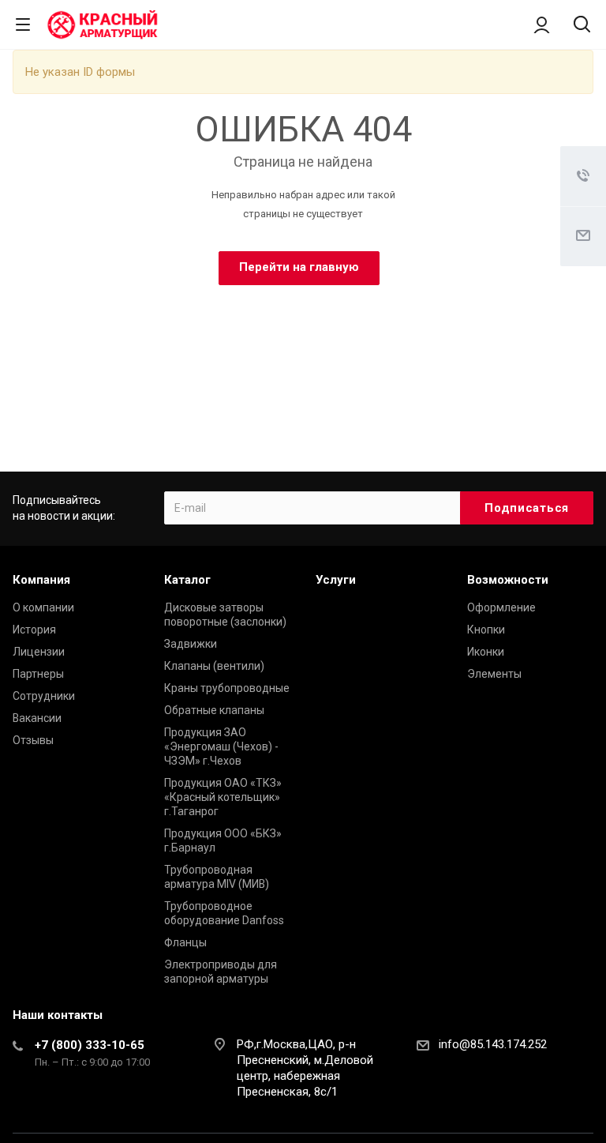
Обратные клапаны (214, 710)
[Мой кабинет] (541, 24)
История (34, 629)
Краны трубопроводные (227, 688)
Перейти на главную (299, 267)
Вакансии (37, 718)
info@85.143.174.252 (493, 1044)
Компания (41, 580)
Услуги (336, 580)
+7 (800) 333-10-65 (89, 1045)
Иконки (485, 651)
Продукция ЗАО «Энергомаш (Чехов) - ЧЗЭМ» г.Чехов (221, 746)
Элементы (494, 673)
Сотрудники (44, 696)
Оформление (501, 607)
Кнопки (486, 629)
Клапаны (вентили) (214, 666)
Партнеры (38, 673)
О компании (43, 607)
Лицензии (39, 651)
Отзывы (33, 740)
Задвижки (190, 643)
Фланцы (185, 942)
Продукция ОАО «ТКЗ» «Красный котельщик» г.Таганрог (223, 797)
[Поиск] (582, 25)
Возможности (507, 580)
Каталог (187, 580)
